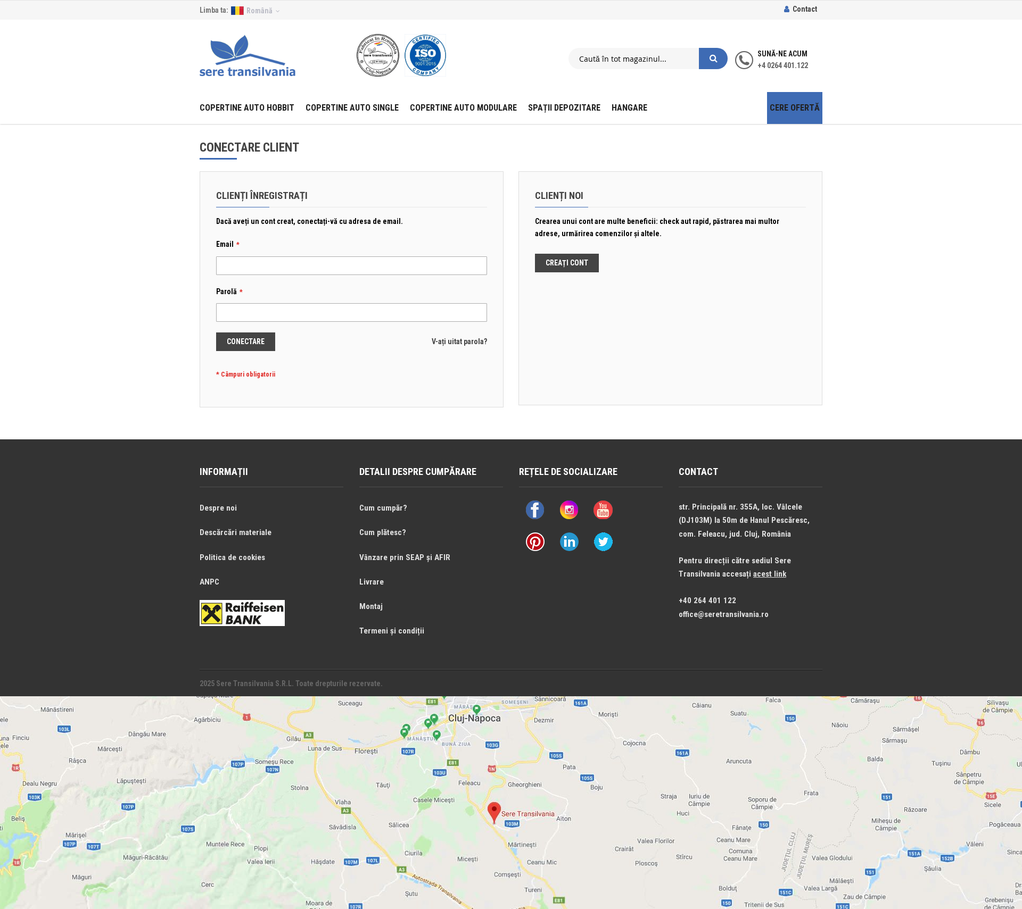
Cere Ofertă (795, 108)
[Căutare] (713, 58)
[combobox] (633, 58)
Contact (805, 9)
